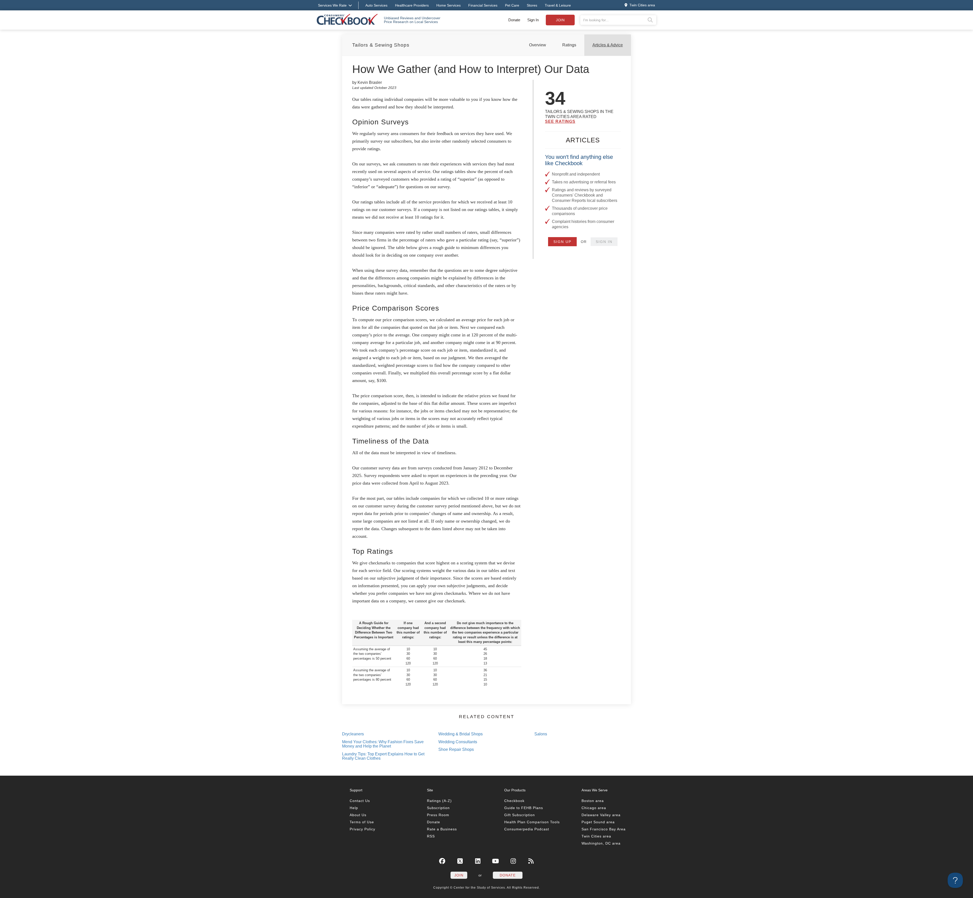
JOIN (458, 875)
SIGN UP (562, 242)
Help (354, 808)
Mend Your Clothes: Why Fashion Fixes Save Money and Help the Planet (383, 744)
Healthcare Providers (412, 5)
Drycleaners (353, 734)
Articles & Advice (607, 45)
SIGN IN (604, 242)
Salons (540, 734)
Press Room (438, 815)
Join (560, 20)
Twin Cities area (596, 836)
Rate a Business (442, 829)
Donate (514, 20)
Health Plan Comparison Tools (532, 822)
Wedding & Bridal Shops (460, 734)
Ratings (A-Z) (439, 801)
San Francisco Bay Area (604, 829)
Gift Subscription (519, 815)
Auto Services (376, 5)
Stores (532, 5)
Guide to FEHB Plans (523, 808)
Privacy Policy (362, 829)
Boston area (593, 801)
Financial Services (482, 5)
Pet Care (512, 5)
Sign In (533, 20)
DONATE (508, 875)
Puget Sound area (598, 822)
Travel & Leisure (558, 5)
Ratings (569, 45)
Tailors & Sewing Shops (380, 45)
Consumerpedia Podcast (526, 829)
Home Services (448, 5)
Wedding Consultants (457, 742)
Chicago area (594, 808)
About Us (358, 815)
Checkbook (514, 801)
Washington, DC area (601, 843)
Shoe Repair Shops (456, 749)
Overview (537, 45)
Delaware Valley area (601, 815)
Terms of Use (362, 822)
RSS (431, 836)
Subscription (438, 808)
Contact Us (360, 801)
